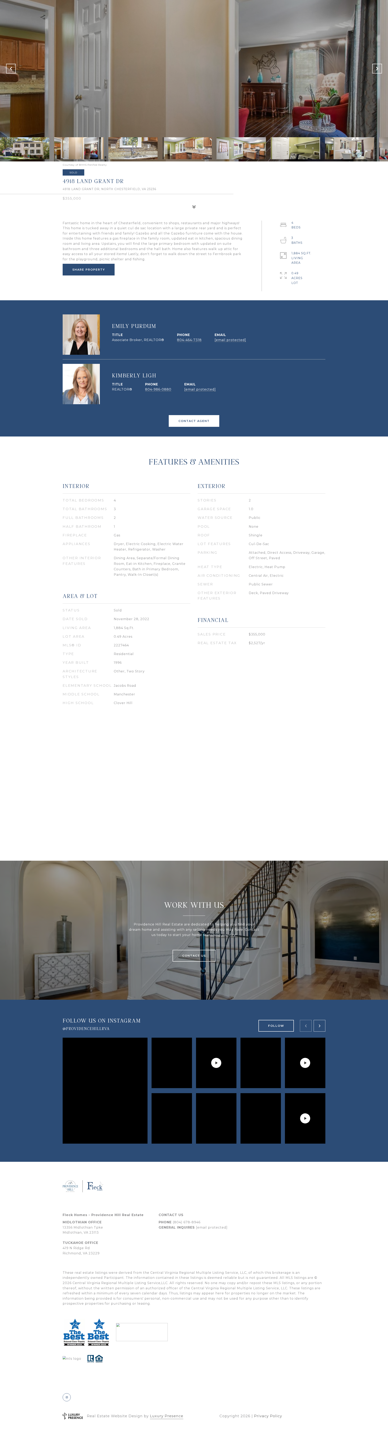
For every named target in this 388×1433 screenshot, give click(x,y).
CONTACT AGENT (194, 421)
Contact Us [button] (194, 956)
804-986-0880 (158, 389)
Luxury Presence (166, 1416)
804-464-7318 (189, 340)
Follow (276, 1026)
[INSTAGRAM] (67, 1397)
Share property (88, 269)
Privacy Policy (268, 1416)
